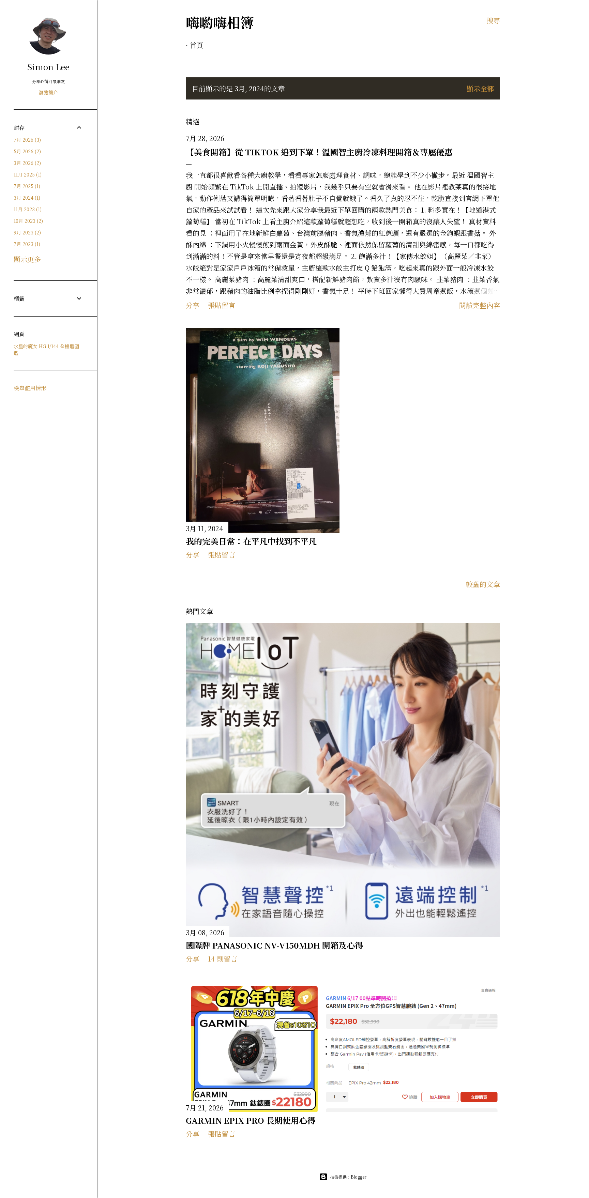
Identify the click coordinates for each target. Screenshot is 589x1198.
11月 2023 (27, 209)
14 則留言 (222, 959)
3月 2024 (26, 197)
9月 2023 (26, 232)
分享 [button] (192, 305)
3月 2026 (26, 162)
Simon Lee (48, 67)
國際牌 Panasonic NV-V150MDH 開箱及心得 (274, 945)
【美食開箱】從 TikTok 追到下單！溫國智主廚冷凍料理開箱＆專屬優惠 (319, 152)
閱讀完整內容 (479, 305)
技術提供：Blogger (348, 1177)
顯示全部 (480, 88)
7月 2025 (26, 186)
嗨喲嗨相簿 (220, 22)
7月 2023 (26, 244)
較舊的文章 (483, 584)
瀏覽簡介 (48, 92)
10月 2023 (27, 220)
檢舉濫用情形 (30, 388)
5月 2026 (26, 151)
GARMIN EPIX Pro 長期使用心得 (250, 1120)
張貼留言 (221, 305)
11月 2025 (27, 174)
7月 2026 (26, 139)
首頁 (196, 45)
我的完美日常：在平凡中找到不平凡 (251, 541)
